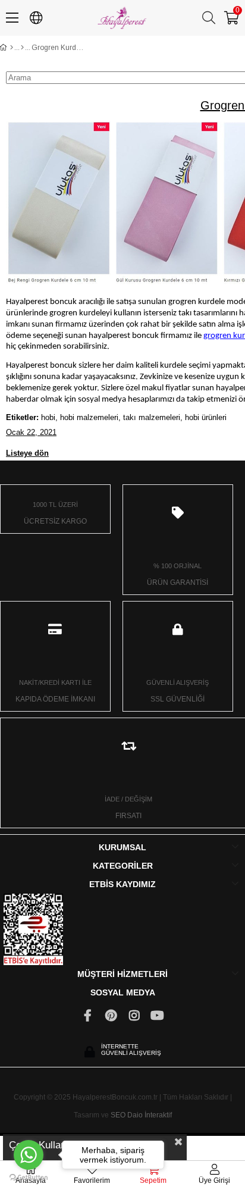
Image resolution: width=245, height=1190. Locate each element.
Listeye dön (27, 453)
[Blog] (22, 48)
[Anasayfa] (11, 48)
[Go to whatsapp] (28, 1155)
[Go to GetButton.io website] (29, 1178)
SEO (118, 1115)
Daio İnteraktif (149, 1115)
